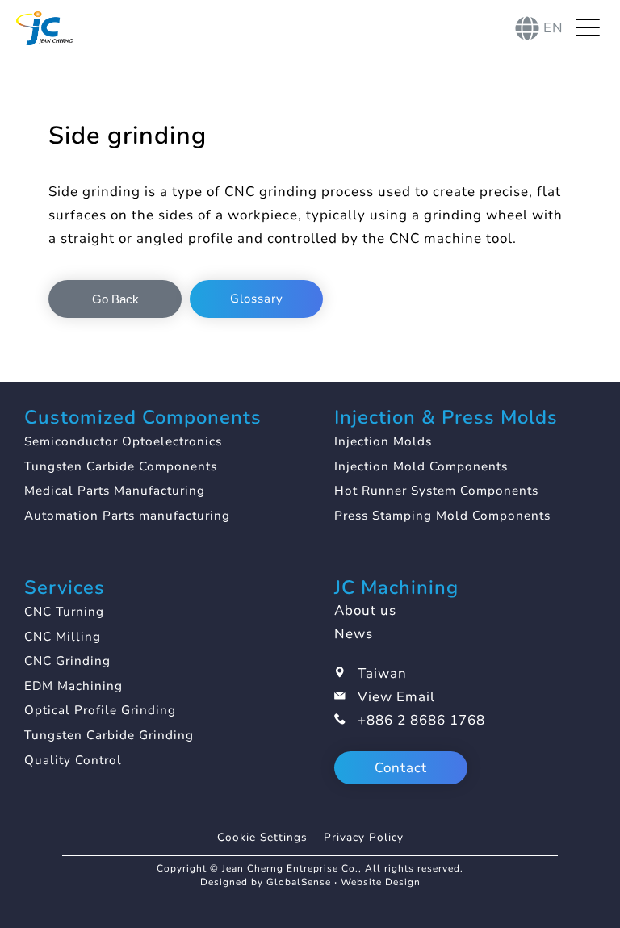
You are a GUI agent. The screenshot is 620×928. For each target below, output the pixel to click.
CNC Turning (64, 612)
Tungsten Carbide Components (120, 466)
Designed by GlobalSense (265, 882)
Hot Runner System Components (436, 491)
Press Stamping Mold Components (442, 516)
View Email (396, 697)
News (353, 634)
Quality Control (73, 760)
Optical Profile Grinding (100, 710)
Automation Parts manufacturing (127, 516)
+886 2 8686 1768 (421, 720)
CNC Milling (62, 637)
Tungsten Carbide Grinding (109, 735)
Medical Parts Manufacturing (114, 491)
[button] (115, 299)
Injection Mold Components (421, 466)
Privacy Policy (364, 837)
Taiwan (382, 673)
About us (365, 610)
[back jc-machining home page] (44, 28)
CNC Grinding (67, 661)
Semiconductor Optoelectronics (123, 441)
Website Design (381, 882)
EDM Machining (73, 686)
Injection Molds (383, 441)
